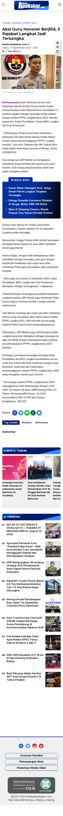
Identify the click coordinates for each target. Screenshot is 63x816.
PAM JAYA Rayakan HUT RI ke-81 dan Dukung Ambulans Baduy (25, 658)
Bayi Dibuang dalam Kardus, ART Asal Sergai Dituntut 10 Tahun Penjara (24, 676)
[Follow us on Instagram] (34, 746)
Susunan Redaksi (31, 755)
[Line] (27, 413)
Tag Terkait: (11, 422)
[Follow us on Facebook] (21, 746)
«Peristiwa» (29, 23)
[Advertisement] (25, 713)
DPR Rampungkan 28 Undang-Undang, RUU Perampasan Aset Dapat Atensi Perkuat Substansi (25, 567)
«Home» (6, 23)
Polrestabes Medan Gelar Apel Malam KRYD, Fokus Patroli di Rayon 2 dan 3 (23, 639)
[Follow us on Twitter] (27, 746)
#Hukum (27, 422)
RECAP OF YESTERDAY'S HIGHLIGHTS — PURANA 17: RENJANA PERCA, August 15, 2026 (24, 529)
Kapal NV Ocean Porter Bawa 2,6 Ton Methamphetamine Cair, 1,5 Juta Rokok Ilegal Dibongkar (25, 585)
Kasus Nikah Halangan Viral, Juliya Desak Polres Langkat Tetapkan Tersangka (30, 192)
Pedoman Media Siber (31, 767)
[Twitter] (21, 413)
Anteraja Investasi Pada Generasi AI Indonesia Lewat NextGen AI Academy (12, 489)
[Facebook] (14, 413)
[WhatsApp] (33, 413)
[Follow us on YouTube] (41, 746)
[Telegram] (39, 413)
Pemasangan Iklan (31, 761)
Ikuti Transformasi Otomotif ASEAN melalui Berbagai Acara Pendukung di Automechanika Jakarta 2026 (25, 622)
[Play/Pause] (57, 43)
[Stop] (57, 47)
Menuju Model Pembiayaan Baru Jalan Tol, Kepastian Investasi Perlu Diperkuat (24, 602)
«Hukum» (17, 23)
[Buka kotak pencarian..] (59, 4)
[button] (57, 51)
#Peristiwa (41, 422)
